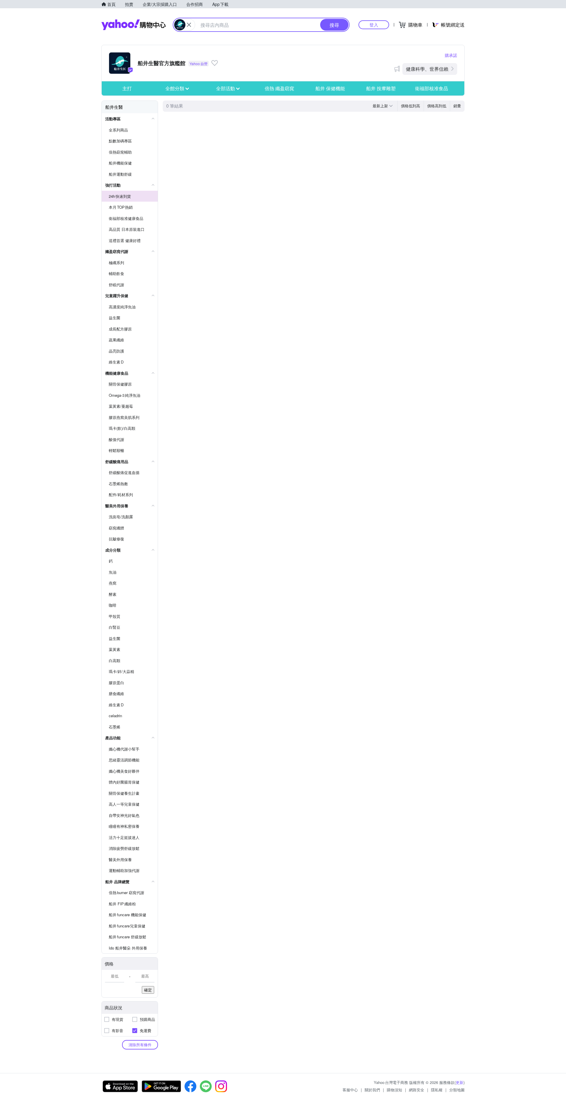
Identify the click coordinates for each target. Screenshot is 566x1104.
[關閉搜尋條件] (188, 24)
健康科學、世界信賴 (427, 68)
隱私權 (436, 1090)
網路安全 (416, 1090)
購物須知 (394, 1090)
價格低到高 (410, 105)
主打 (127, 88)
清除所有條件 (140, 1044)
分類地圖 (457, 1090)
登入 (373, 25)
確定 (148, 990)
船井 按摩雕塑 (381, 88)
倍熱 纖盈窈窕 (279, 88)
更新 (459, 1082)
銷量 (457, 105)
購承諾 (451, 55)
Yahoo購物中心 (133, 25)
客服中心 (350, 1090)
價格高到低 (436, 105)
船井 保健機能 (330, 88)
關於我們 (372, 1090)
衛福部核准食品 (431, 88)
